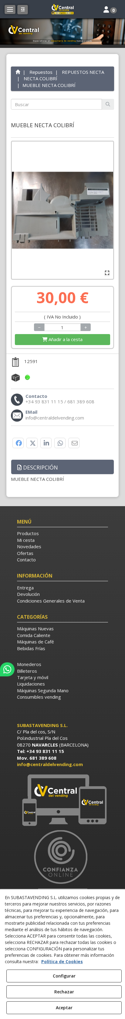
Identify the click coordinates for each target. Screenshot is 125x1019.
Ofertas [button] (25, 553)
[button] (62, 9)
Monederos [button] (29, 664)
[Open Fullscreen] (107, 273)
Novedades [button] (29, 546)
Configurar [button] (64, 976)
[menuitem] (62, 533)
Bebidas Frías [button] (31, 648)
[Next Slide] (106, 210)
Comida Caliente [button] (33, 635)
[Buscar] (108, 104)
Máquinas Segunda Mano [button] (43, 690)
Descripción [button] (40, 467)
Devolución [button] (28, 594)
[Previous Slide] (19, 210)
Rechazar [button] (64, 992)
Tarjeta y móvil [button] (32, 677)
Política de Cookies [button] (62, 961)
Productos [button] (28, 533)
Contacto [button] (26, 559)
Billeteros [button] (27, 671)
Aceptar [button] (64, 1007)
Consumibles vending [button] (39, 697)
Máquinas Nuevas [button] (35, 628)
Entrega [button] (25, 588)
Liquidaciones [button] (31, 684)
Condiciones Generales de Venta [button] (51, 601)
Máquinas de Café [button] (35, 642)
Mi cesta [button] (26, 540)
